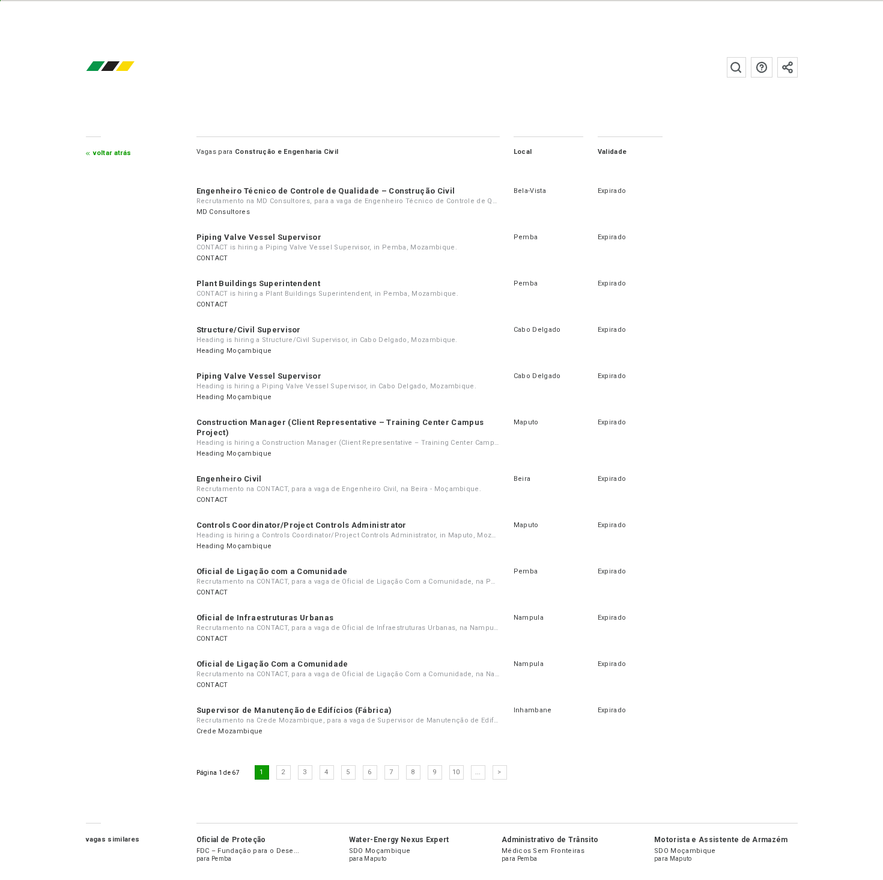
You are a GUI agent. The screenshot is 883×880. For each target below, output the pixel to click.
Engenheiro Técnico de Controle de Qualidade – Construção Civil (325, 190)
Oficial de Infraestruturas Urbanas (265, 617)
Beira (522, 479)
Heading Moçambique (234, 351)
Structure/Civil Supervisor (248, 329)
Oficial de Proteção (231, 840)
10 (456, 772)
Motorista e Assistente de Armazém (721, 840)
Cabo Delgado (537, 330)
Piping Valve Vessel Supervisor (259, 237)
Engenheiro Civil (229, 478)
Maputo (526, 422)
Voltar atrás (112, 153)
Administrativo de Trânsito (550, 840)
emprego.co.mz (128, 67)
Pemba (526, 237)
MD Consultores (223, 212)
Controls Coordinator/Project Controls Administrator (301, 525)
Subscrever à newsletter (787, 67)
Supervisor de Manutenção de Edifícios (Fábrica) (294, 710)
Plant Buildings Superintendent (258, 283)
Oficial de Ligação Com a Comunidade (272, 663)
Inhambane (533, 710)
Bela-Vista (530, 191)
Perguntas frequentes (761, 67)
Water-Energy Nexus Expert (399, 840)
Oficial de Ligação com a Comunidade (272, 571)
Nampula (529, 618)
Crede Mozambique (229, 731)
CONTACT (212, 258)
